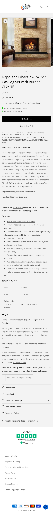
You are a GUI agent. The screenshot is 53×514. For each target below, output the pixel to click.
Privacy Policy (10, 478)
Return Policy (10, 473)
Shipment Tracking (12, 461)
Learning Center (11, 456)
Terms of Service (11, 484)
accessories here (19, 362)
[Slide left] (21, 72)
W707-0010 (18, 207)
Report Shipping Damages (15, 490)
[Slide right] (32, 72)
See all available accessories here (21, 221)
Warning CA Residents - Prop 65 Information (20, 421)
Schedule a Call (26, 126)
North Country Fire (29, 510)
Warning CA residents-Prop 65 (19, 378)
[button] (5, 7)
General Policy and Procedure (17, 467)
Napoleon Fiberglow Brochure (14, 197)
